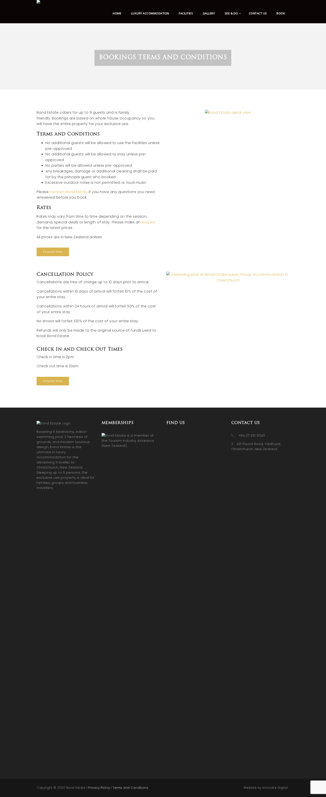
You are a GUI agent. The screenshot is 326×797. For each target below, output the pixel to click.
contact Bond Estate (69, 191)
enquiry (148, 222)
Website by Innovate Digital (266, 788)
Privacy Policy (99, 788)
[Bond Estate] (39, 10)
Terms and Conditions (130, 788)
